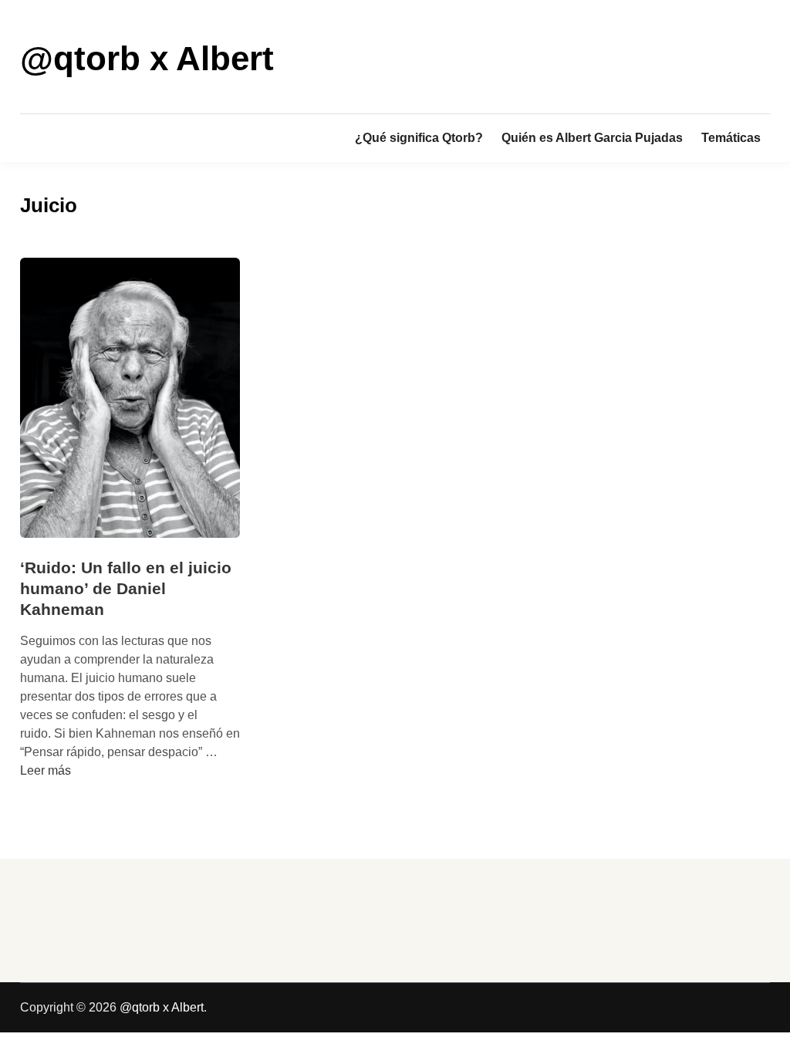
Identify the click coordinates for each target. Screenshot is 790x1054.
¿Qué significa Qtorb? (419, 137)
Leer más (45, 770)
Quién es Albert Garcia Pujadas (592, 137)
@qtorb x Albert (147, 58)
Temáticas (731, 137)
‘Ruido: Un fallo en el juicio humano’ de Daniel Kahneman (125, 589)
